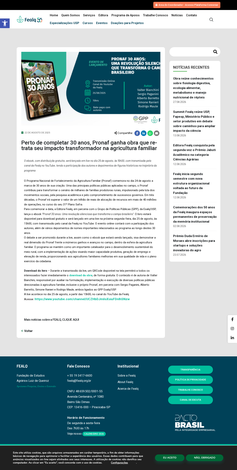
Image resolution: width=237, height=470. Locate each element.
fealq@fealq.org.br (79, 380)
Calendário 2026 (94, 434)
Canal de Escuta (190, 399)
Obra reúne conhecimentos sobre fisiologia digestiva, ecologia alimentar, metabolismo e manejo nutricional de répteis (193, 88)
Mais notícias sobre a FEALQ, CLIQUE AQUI (51, 319)
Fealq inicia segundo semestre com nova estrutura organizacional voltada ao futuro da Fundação (191, 183)
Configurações (119, 462)
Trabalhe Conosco (190, 389)
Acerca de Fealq (128, 388)
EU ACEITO (169, 457)
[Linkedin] (232, 338)
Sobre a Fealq (127, 375)
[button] (5, 23)
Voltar (28, 331)
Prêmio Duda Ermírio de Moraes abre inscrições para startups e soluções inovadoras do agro (194, 243)
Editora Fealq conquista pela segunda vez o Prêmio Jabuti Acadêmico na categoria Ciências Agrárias (194, 152)
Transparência (190, 369)
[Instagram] (232, 329)
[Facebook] (232, 319)
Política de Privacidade (190, 379)
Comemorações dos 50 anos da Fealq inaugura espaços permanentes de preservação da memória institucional (195, 214)
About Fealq (125, 382)
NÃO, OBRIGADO (204, 457)
